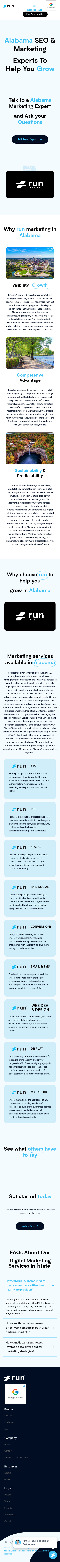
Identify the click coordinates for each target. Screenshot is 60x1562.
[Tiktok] (11, 1542)
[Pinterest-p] (5, 1542)
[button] (34, 6)
